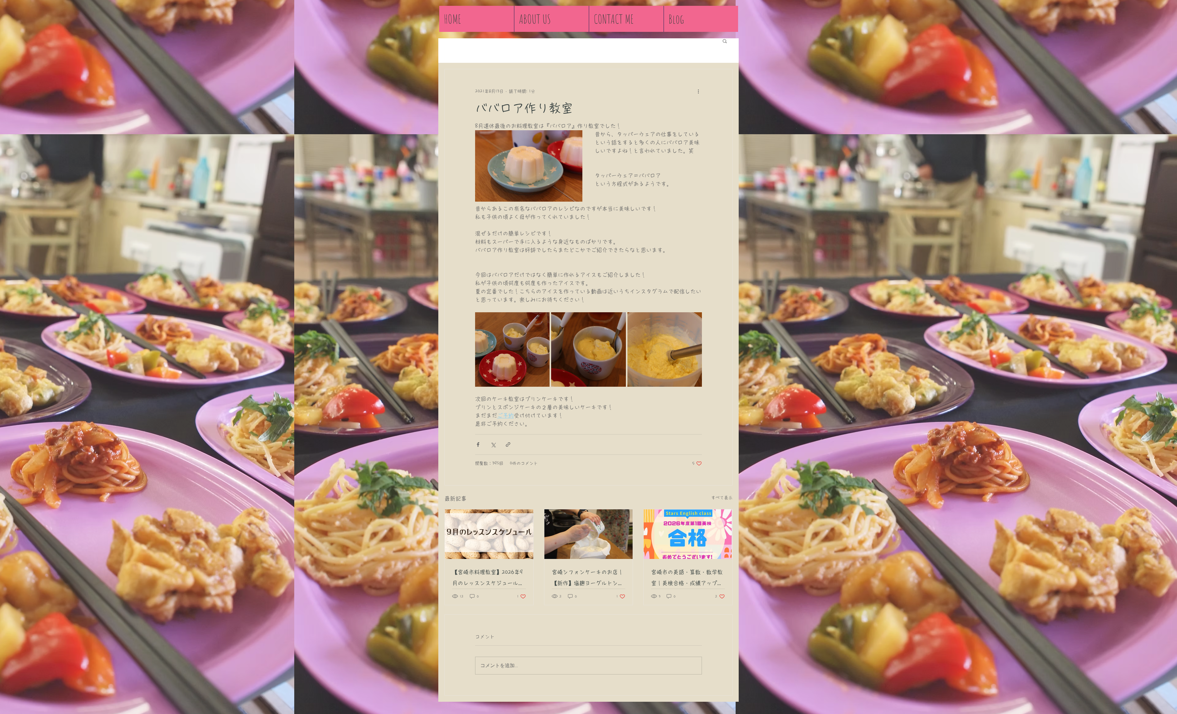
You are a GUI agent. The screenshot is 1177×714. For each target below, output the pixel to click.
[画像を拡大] (512, 349)
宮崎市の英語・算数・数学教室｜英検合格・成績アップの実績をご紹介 (687, 579)
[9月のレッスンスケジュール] (489, 534)
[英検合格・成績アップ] (688, 534)
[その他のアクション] (698, 91)
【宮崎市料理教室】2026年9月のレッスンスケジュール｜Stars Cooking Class (488, 579)
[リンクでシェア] (508, 444)
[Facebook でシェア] (478, 444)
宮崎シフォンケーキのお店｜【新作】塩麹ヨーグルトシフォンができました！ (587, 579)
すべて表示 (722, 498)
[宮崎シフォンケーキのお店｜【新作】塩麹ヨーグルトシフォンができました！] (588, 534)
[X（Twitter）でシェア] (493, 444)
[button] (725, 40)
